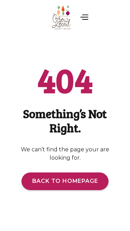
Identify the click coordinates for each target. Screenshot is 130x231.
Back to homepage (65, 181)
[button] (83, 17)
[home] (60, 17)
